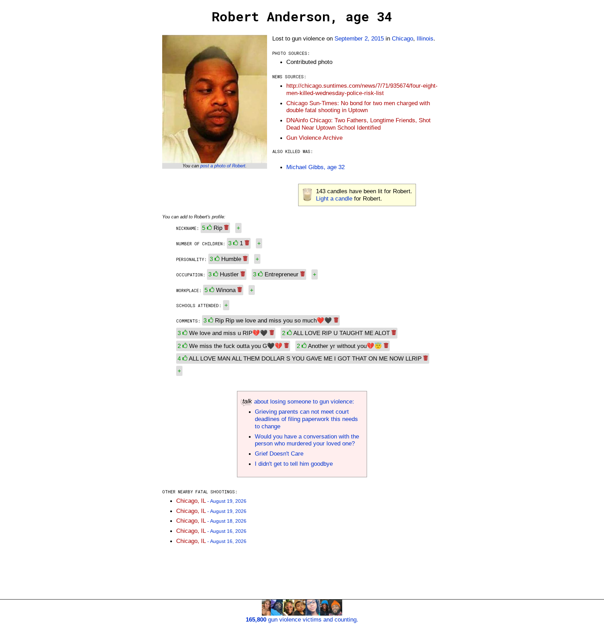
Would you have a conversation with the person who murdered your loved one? (307, 440)
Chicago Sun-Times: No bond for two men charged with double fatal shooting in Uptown (358, 107)
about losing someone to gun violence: (303, 401)
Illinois (425, 38)
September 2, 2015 (359, 38)
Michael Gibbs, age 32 (315, 167)
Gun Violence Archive (314, 137)
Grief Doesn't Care (279, 453)
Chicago (402, 38)
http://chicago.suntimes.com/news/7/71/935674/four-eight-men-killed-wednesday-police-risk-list (362, 89)
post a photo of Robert (222, 165)
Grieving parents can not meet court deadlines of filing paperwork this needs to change (306, 419)
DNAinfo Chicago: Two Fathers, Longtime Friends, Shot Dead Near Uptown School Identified (358, 124)
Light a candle (334, 198)
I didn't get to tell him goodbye (294, 463)
